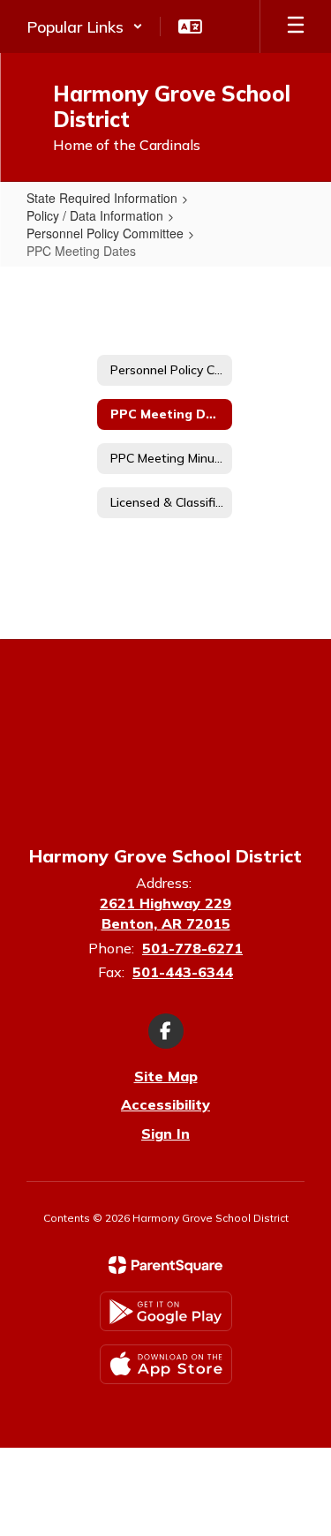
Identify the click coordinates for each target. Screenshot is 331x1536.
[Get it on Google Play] (166, 1311)
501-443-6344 (182, 972)
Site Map (166, 1076)
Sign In (165, 1133)
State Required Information (101, 198)
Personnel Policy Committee (105, 233)
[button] (85, 26)
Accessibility (165, 1104)
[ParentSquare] (165, 1265)
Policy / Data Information (94, 215)
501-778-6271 (192, 948)
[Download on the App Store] (166, 1364)
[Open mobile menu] (295, 26)
